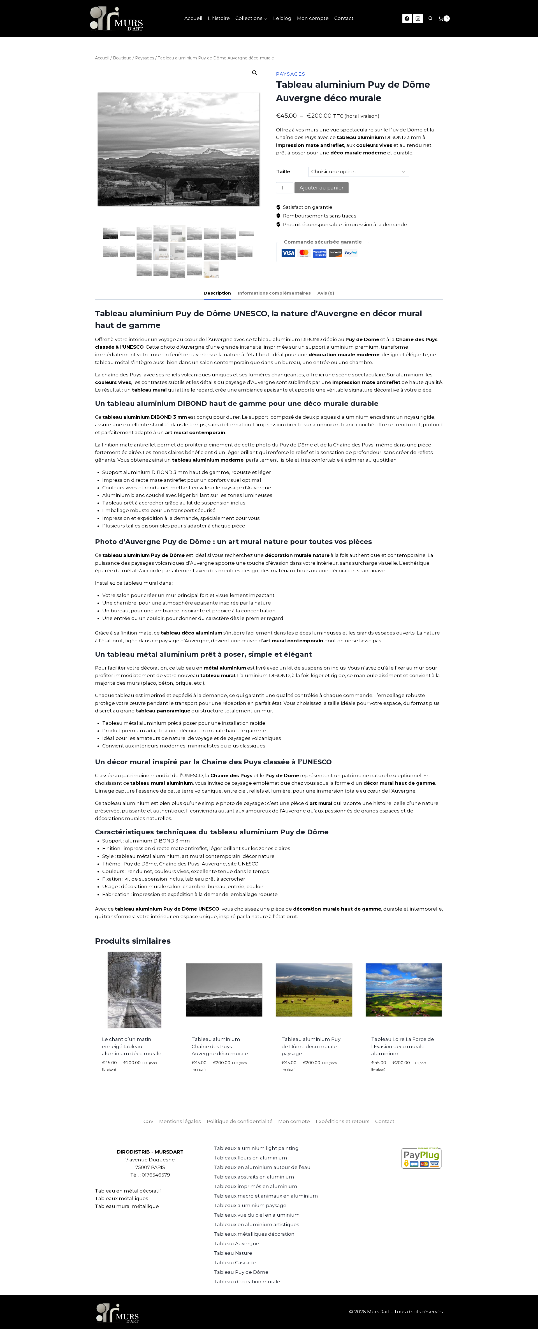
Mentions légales (180, 1121)
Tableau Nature (233, 1253)
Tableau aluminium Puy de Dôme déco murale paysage (311, 1046)
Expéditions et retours (343, 1121)
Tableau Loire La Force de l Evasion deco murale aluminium (402, 1046)
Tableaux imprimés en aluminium (255, 1186)
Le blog (282, 18)
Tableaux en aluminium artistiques (256, 1224)
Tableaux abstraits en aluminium (254, 1177)
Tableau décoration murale (247, 1281)
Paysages (290, 74)
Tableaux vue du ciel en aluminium (257, 1215)
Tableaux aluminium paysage (250, 1205)
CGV (148, 1121)
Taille (283, 171)
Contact (344, 18)
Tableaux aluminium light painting (256, 1148)
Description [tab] (217, 293)
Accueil (193, 18)
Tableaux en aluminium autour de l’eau (262, 1167)
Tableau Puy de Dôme (241, 1272)
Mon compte (313, 18)
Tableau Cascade (235, 1262)
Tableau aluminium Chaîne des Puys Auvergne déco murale (220, 1046)
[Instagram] (418, 18)
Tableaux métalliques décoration (254, 1234)
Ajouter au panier (322, 188)
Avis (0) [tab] (325, 293)
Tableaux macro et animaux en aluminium (266, 1196)
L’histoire (219, 18)
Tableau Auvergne (236, 1243)
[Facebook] (407, 18)
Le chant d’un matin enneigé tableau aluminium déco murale (131, 1046)
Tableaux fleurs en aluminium (250, 1158)
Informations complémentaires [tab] (274, 293)
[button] (255, 73)
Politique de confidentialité (240, 1121)
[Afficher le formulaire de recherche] (430, 18)
